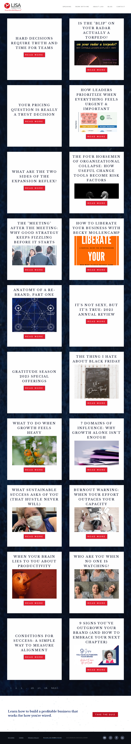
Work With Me (82, 6)
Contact (121, 6)
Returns (11, 737)
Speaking (67, 6)
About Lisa (98, 6)
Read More (34, 55)
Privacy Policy (33, 737)
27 (39, 688)
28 (46, 688)
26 (32, 688)
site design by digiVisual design (77, 737)
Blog (110, 6)
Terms (21, 737)
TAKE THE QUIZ (105, 714)
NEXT (54, 688)
